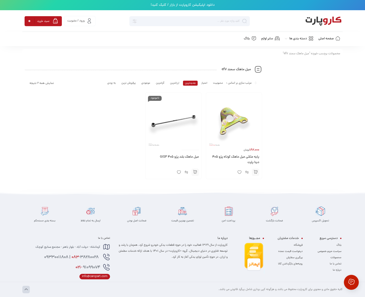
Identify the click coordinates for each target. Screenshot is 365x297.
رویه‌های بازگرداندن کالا (290, 264)
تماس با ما (335, 264)
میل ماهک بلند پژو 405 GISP (179, 157)
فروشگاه (298, 245)
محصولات (335, 258)
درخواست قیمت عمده (290, 251)
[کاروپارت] (323, 21)
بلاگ (338, 245)
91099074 (87, 267)
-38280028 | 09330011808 (72, 257)
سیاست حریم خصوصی (329, 251)
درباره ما (337, 270)
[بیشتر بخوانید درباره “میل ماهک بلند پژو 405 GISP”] (195, 172)
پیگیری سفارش (294, 258)
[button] (255, 172)
